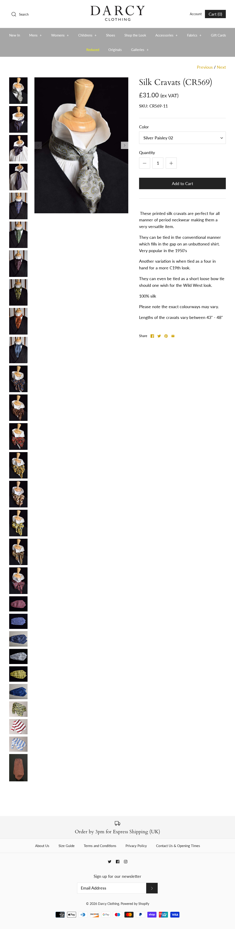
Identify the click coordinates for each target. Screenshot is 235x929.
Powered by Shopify (135, 904)
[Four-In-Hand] (18, 177)
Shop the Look (135, 35)
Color (144, 126)
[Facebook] (117, 861)
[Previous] (38, 145)
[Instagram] (125, 861)
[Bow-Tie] (18, 148)
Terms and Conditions (100, 846)
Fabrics (194, 35)
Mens (35, 35)
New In (14, 35)
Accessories (166, 35)
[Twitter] (109, 861)
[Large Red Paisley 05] (18, 436)
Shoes (110, 35)
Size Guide (67, 846)
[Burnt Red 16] (18, 603)
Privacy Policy (136, 846)
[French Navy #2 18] (18, 638)
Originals (115, 50)
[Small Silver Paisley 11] (18, 90)
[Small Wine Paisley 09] (18, 263)
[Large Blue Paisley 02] (18, 379)
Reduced (92, 50)
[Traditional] (18, 119)
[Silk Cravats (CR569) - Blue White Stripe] (18, 744)
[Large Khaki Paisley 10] (18, 552)
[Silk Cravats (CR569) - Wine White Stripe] (18, 726)
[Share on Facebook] (152, 336)
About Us (42, 846)
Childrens (87, 35)
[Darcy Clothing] (117, 7)
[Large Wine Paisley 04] (18, 407)
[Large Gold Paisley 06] (18, 465)
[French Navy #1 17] (18, 621)
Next (221, 67)
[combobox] (182, 138)
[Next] (124, 145)
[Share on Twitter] (159, 336)
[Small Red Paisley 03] (18, 580)
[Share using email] (173, 336)
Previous (205, 67)
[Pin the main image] (166, 336)
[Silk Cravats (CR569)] (18, 767)
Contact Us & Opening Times (178, 846)
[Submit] (152, 888)
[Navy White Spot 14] (18, 350)
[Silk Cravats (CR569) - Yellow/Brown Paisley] (18, 709)
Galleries (140, 50)
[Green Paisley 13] (18, 235)
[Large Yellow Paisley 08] (18, 523)
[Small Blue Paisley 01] (18, 206)
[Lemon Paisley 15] (18, 292)
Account (196, 14)
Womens (60, 35)
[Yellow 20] (18, 673)
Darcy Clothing (108, 904)
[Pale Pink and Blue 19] (18, 656)
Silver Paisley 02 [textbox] (158, 137)
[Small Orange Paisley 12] (18, 321)
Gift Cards (218, 35)
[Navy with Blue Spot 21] (18, 691)
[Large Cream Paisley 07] (18, 494)
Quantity (147, 152)
